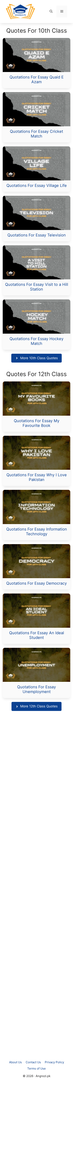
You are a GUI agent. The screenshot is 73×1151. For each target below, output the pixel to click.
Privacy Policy (54, 1062)
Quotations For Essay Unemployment (36, 689)
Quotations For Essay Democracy (36, 583)
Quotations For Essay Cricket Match (36, 133)
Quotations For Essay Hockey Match (36, 341)
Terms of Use (36, 1068)
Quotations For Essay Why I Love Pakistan (36, 477)
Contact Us (33, 1062)
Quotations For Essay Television (36, 235)
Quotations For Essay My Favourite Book (36, 423)
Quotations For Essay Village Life (36, 185)
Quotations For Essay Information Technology (36, 531)
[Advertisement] (36, 885)
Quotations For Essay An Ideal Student (36, 635)
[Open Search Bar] (51, 11)
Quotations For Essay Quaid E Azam (37, 79)
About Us (15, 1062)
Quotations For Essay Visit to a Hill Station (36, 287)
